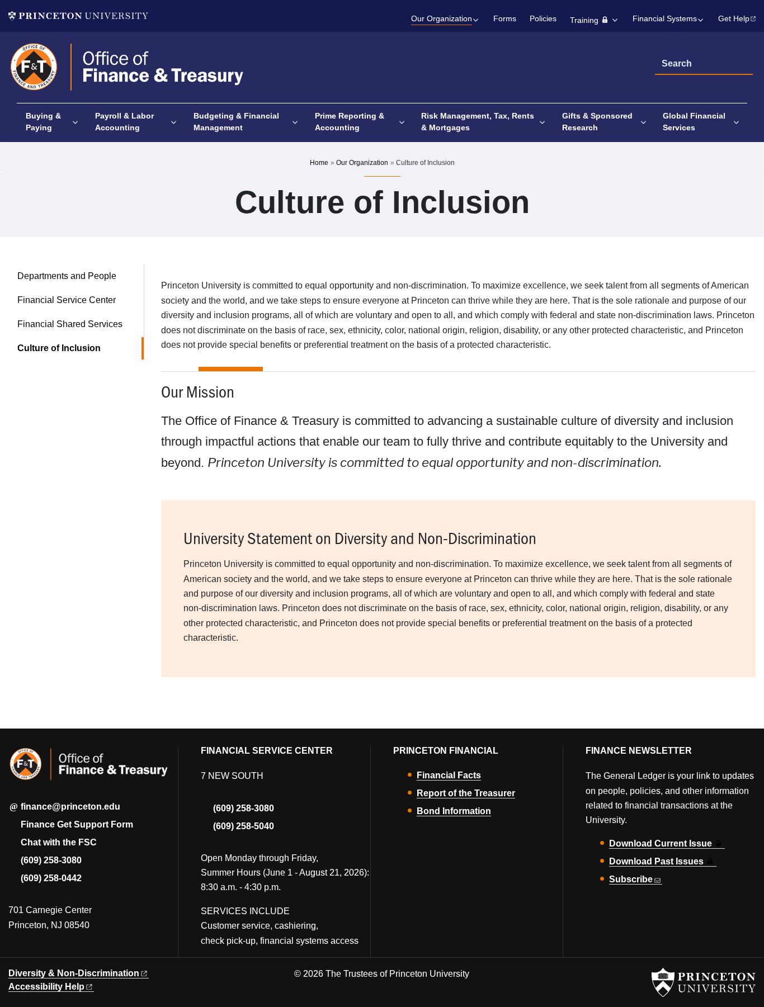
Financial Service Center (66, 300)
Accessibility (46, 986)
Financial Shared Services (69, 324)
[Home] (127, 72)
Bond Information (454, 811)
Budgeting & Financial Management (236, 121)
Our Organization (441, 18)
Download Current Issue (660, 843)
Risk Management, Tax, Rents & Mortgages (477, 121)
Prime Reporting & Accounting (349, 121)
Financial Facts (449, 775)
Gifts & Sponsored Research (597, 121)
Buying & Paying (43, 121)
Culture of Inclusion (80, 348)
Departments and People (66, 276)
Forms (504, 19)
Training (584, 20)
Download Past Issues (656, 861)
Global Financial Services (694, 121)
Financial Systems (665, 19)
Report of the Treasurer (466, 793)
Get (733, 19)
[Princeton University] (78, 16)
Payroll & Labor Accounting (124, 121)
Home (319, 163)
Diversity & (73, 973)
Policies (543, 19)
